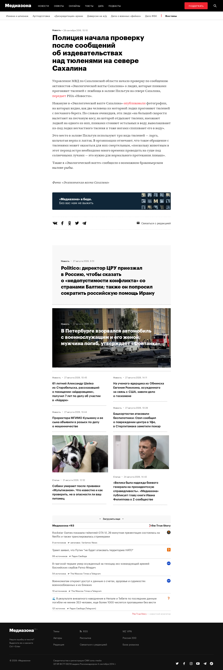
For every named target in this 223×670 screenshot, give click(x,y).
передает (59, 96)
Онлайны (74, 5)
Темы (56, 631)
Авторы (57, 638)
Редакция (58, 644)
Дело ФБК (151, 16)
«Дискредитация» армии (68, 16)
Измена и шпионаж (17, 16)
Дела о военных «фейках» (126, 16)
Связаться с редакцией (156, 223)
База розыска (131, 644)
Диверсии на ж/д (97, 16)
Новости (43, 5)
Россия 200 (129, 638)
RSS (85, 631)
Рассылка (85, 638)
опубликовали (135, 103)
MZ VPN (127, 631)
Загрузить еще (111, 518)
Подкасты (115, 5)
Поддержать (196, 5)
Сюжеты (59, 5)
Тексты (89, 5)
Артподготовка (41, 16)
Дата (100, 5)
